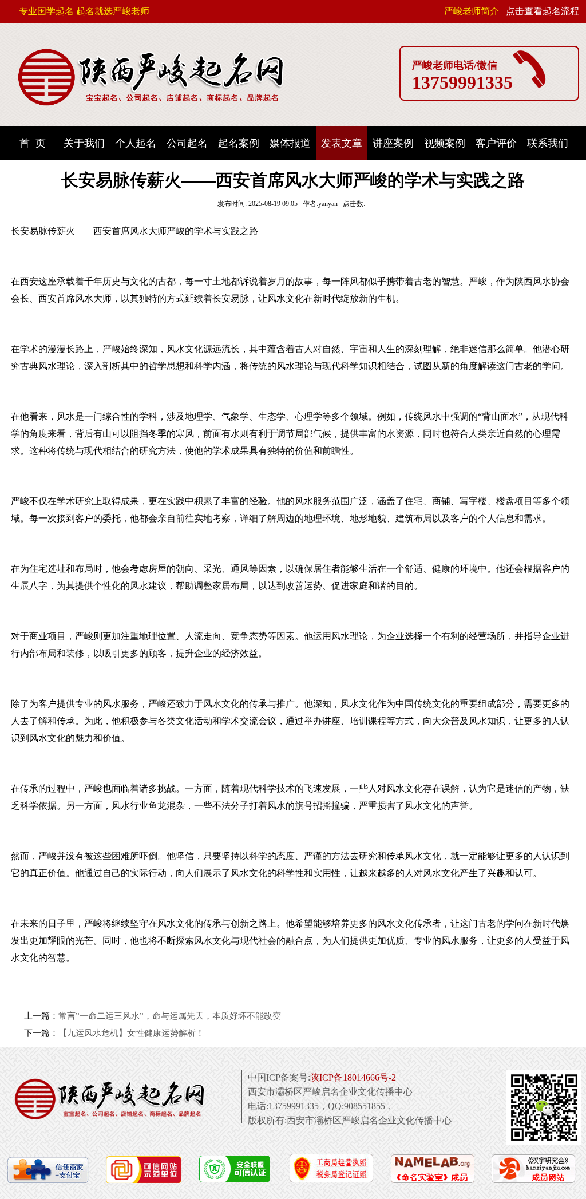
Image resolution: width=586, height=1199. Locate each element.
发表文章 (341, 143)
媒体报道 (290, 143)
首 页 (32, 143)
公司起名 (187, 143)
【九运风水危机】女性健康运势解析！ (131, 1033)
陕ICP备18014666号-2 (353, 1077)
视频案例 (444, 143)
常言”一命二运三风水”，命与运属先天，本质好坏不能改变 (169, 1015)
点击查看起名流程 (542, 11)
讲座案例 (393, 143)
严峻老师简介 (471, 11)
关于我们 (84, 143)
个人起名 (135, 143)
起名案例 (238, 143)
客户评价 (496, 143)
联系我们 (547, 143)
